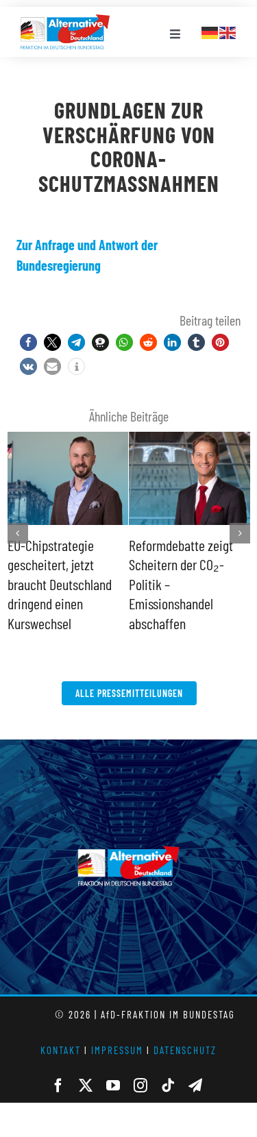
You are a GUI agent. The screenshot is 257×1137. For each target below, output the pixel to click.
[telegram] (195, 1066)
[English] (228, 31)
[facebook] (58, 1066)
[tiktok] (168, 1066)
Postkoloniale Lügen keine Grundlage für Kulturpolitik (180, 564)
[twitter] (86, 1066)
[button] (28, 342)
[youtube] (113, 1066)
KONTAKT (60, 1031)
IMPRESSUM (117, 1031)
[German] (210, 31)
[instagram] (140, 1066)
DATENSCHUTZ (185, 1031)
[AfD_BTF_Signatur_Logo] (65, 21)
